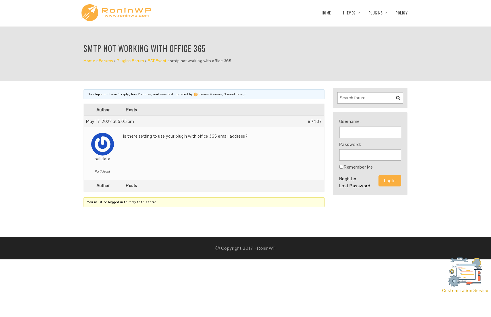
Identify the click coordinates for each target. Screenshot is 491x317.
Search (394, 100)
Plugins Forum (130, 60)
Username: (350, 121)
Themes (348, 13)
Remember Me (358, 167)
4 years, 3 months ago (228, 94)
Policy (401, 13)
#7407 (315, 121)
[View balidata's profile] (102, 142)
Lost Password (355, 186)
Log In (390, 181)
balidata (102, 158)
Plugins (376, 13)
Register (348, 179)
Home (326, 13)
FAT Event (157, 60)
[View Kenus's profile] (196, 94)
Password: (350, 144)
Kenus (204, 94)
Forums (106, 60)
